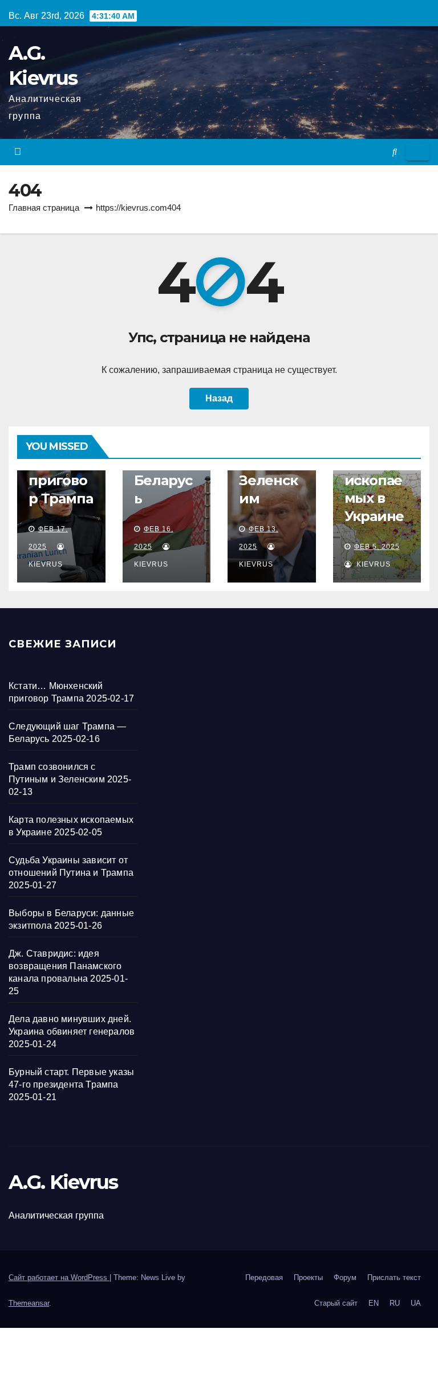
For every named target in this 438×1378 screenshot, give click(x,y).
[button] (394, 152)
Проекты (308, 1277)
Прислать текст (394, 1277)
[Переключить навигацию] (417, 152)
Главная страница (44, 207)
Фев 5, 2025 (377, 547)
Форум (345, 1277)
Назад (219, 398)
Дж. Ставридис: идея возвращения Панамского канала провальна (66, 966)
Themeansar (29, 1303)
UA (416, 1303)
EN (373, 1303)
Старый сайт (336, 1303)
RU (395, 1303)
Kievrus (372, 564)
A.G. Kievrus (63, 1182)
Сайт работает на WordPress (59, 1277)
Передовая (264, 1277)
